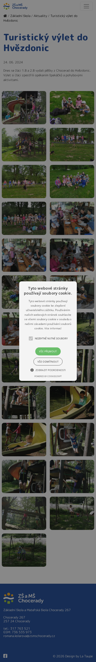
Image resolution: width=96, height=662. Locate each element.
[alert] (48, 331)
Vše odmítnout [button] (48, 361)
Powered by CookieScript (48, 376)
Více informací (53, 328)
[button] (48, 331)
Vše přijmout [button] (48, 351)
